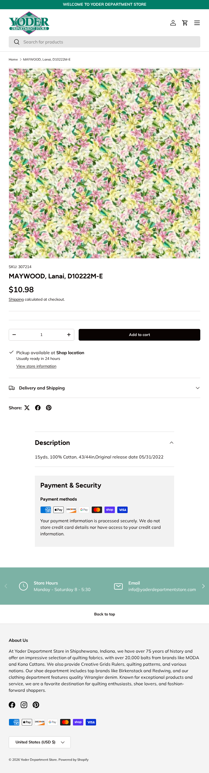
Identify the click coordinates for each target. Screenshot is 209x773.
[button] (185, 23)
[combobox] (104, 42)
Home (13, 59)
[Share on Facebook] (37, 407)
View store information (36, 366)
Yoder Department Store (39, 760)
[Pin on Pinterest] (48, 407)
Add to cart (139, 334)
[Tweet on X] (26, 407)
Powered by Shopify (73, 760)
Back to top (104, 614)
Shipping (16, 299)
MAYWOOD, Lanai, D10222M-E (46, 59)
